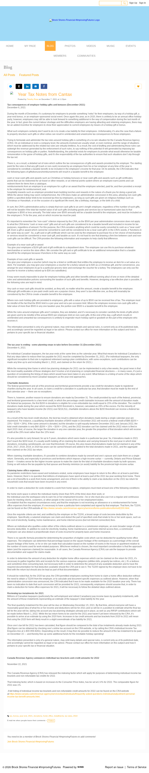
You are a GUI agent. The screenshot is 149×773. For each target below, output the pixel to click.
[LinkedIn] (27, 86)
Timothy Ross (32, 99)
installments (59, 716)
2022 (75, 716)
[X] (19, 86)
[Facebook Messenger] (10, 86)
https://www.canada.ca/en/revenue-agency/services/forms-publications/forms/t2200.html (86, 508)
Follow (51, 721)
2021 (30, 716)
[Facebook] (44, 86)
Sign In (142, 3)
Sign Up (133, 3)
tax (11, 716)
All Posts (9, 75)
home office (48, 716)
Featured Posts (29, 75)
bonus (16, 716)
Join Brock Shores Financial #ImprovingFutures (30, 741)
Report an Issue (114, 767)
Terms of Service (136, 767)
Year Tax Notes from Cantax (45, 94)
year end (23, 716)
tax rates (68, 716)
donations (38, 716)
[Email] (35, 86)
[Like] (138, 86)
